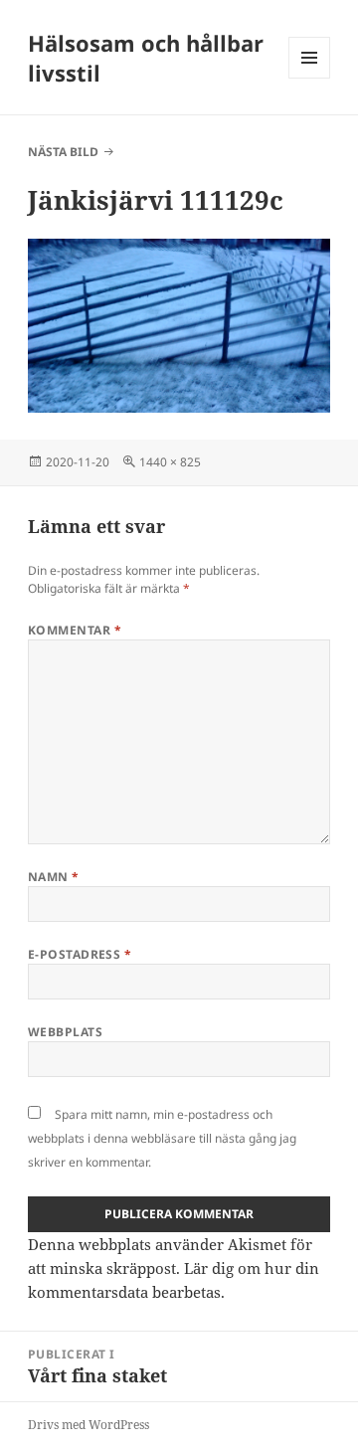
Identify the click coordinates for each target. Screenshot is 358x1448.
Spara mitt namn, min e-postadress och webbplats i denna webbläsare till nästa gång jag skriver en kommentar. (162, 1138)
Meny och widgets (309, 78)
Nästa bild (63, 151)
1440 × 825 (170, 461)
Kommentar (74, 630)
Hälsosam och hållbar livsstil (146, 58)
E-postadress (80, 954)
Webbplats (65, 1031)
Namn (54, 876)
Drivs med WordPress (88, 1424)
